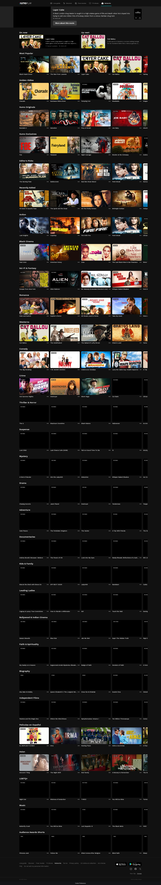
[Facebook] (135, 869)
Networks (108, 3)
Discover (69, 3)
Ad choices (101, 863)
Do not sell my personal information (36, 866)
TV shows (95, 3)
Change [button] (139, 873)
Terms (65, 863)
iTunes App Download (121, 864)
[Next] (141, 64)
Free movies (82, 3)
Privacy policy (74, 863)
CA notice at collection (88, 863)
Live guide (56, 3)
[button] (65, 23)
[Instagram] (131, 869)
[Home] (25, 3)
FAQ (20, 866)
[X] (140, 869)
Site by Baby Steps (136, 879)
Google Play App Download (135, 864)
